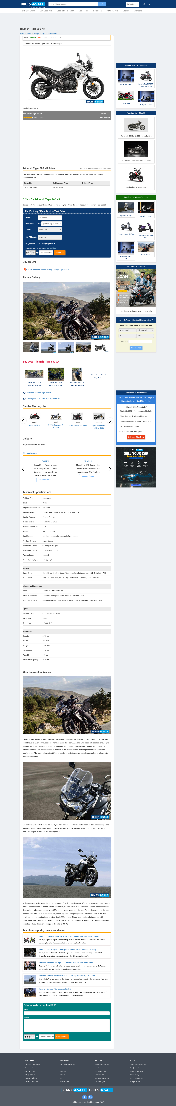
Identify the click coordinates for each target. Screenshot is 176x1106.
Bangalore (28, 1065)
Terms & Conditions (50, 248)
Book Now (59, 252)
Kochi (33, 1071)
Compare (138, 10)
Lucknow (32, 1075)
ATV (61, 1078)
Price (26, 38)
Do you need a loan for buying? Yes (39, 244)
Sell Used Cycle (100, 1082)
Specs (51, 38)
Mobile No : (30, 223)
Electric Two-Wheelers (67, 1065)
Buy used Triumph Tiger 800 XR (39, 393)
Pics (45, 38)
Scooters (63, 1071)
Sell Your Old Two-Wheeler (136, 392)
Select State (132, 4)
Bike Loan (97, 10)
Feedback (139, 1071)
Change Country (135, 1082)
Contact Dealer (45, 480)
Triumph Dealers (30, 453)
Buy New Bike (112, 10)
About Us (133, 1065)
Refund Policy (134, 1075)
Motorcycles (64, 1068)
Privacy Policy (138, 1078)
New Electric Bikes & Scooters (136, 197)
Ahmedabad (29, 1078)
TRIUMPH (45, 461)
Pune (33, 1068)
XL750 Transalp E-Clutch (56, 426)
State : (28, 229)
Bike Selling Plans (100, 1071)
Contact (132, 1071)
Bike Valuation (99, 1068)
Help (131, 1068)
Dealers (126, 10)
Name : (28, 217)
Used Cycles (35, 1082)
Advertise (137, 1068)
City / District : (31, 237)
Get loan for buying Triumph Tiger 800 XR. (48, 270)
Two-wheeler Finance (102, 1065)
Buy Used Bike (46, 10)
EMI (39, 38)
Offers (33, 38)
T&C (131, 1078)
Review (58, 38)
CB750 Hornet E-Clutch (77, 425)
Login (148, 4)
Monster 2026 (34, 425)
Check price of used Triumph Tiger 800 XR (43, 399)
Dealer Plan (83, 10)
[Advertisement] (88, 20)
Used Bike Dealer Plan (102, 1078)
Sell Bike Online (28, 10)
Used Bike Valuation (65, 10)
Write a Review (105, 118)
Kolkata (27, 1082)
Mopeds (62, 1075)
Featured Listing (100, 1075)
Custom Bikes (64, 1082)
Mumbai (27, 1068)
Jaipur (36, 1078)
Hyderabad (36, 1065)
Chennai (27, 1071)
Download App (142, 1065)
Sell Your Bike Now (136, 437)
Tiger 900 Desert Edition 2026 (99, 426)
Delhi (26, 1075)
